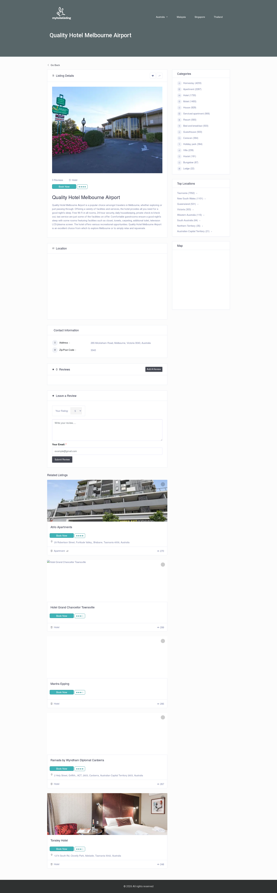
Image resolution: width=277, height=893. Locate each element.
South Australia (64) (187, 220)
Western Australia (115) (189, 214)
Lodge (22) (188, 168)
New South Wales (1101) (190, 198)
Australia (160, 16)
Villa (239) (188, 150)
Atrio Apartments (61, 527)
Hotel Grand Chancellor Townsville (72, 607)
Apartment (59, 550)
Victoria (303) (184, 209)
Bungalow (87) (190, 162)
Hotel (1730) (189, 95)
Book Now (64, 186)
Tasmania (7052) (186, 193)
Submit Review (62, 459)
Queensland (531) (186, 203)
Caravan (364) (190, 137)
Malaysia (181, 16)
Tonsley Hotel (59, 840)
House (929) (189, 107)
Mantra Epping (59, 683)
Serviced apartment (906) (196, 113)
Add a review (154, 369)
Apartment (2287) (192, 89)
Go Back (55, 65)
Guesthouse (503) (192, 131)
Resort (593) (189, 119)
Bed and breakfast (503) (195, 125)
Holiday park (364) (192, 144)
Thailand (218, 16)
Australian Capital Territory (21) (193, 231)
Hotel (74, 180)
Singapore (200, 16)
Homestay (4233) (192, 83)
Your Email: (59, 444)
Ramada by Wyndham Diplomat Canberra (77, 760)
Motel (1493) (189, 101)
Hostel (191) (189, 156)
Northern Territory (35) (188, 225)
